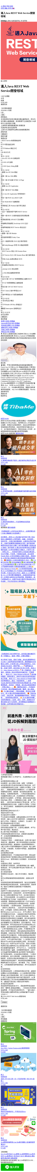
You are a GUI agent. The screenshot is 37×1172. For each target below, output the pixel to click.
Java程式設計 (8, 1154)
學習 (8, 6)
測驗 (6, 8)
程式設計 (17, 1156)
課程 (11, 6)
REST (23, 1156)
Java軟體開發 (24, 1154)
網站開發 (14, 1158)
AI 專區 (3, 6)
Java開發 (16, 1154)
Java (2, 1154)
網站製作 (7, 1158)
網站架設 (28, 1156)
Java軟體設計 (9, 1156)
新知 (13, 8)
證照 (2, 8)
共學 (9, 8)
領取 (3, 115)
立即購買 (4, 1002)
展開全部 (4, 134)
